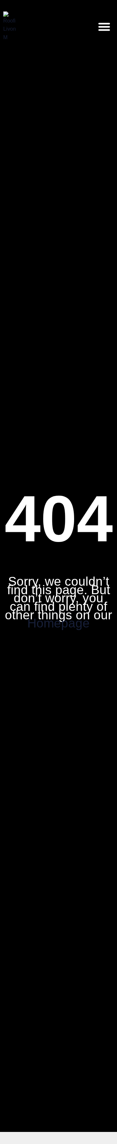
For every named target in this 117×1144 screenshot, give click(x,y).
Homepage (58, 623)
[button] (104, 26)
